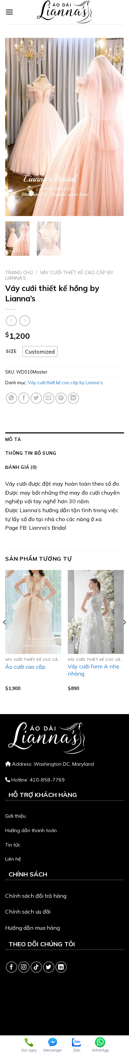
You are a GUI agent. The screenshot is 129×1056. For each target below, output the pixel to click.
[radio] (40, 351)
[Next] (113, 127)
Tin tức (12, 845)
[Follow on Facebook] (11, 967)
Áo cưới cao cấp (25, 666)
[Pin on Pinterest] (61, 398)
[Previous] (16, 127)
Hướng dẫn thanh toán (31, 830)
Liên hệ (13, 859)
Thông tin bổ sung (30, 453)
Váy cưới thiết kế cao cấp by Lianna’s (59, 275)
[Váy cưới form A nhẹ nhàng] (96, 612)
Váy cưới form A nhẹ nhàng (93, 670)
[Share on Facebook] (24, 398)
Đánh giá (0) (21, 467)
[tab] (64, 439)
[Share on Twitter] (36, 398)
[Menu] (9, 11)
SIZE (11, 351)
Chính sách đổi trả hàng (35, 895)
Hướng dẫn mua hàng (32, 927)
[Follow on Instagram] (24, 967)
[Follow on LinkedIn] (61, 967)
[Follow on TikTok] (36, 967)
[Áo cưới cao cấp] (33, 612)
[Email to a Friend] (48, 398)
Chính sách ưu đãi (28, 911)
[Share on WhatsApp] (11, 398)
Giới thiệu (15, 816)
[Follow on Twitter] (48, 967)
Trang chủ (19, 272)
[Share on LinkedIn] (73, 398)
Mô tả (13, 439)
